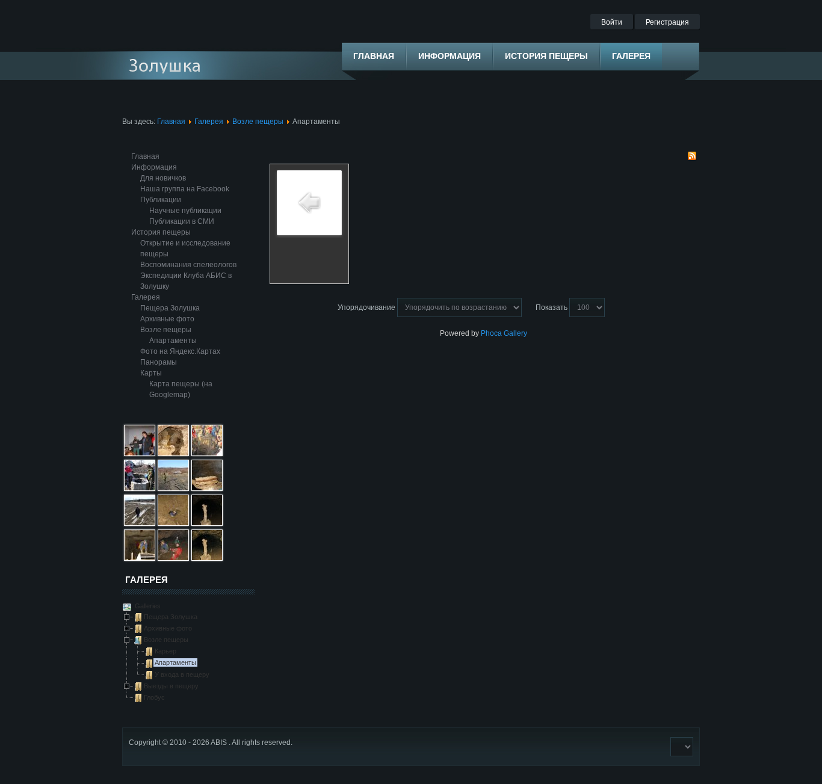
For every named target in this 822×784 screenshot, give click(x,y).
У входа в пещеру (182, 674)
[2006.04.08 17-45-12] (207, 453)
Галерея (208, 121)
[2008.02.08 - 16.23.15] (207, 523)
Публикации (160, 200)
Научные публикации (185, 210)
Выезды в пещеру (171, 686)
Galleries (147, 606)
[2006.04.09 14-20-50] (139, 488)
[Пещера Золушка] (174, 65)
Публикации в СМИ (181, 221)
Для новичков (163, 178)
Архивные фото (167, 319)
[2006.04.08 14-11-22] (139, 523)
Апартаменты (173, 340)
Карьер (165, 651)
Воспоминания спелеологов (188, 265)
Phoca (491, 333)
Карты (151, 373)
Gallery (515, 333)
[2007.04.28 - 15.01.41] (139, 558)
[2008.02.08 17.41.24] (207, 558)
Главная (171, 121)
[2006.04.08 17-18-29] (173, 488)
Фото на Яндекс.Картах (180, 351)
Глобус (154, 697)
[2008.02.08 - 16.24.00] (173, 558)
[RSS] (692, 158)
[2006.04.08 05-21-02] (139, 453)
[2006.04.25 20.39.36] (207, 488)
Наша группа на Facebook (184, 189)
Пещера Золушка (170, 308)
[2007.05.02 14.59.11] (173, 523)
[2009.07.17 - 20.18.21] (173, 453)
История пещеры (161, 232)
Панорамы (158, 362)
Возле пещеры (257, 121)
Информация (154, 167)
